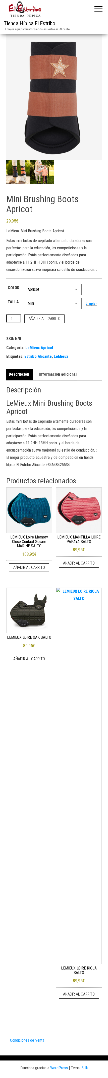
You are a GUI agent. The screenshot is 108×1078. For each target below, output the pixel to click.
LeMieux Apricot (39, 347)
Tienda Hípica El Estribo (29, 23)
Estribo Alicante (38, 356)
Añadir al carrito (44, 318)
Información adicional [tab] (58, 374)
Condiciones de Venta (27, 1040)
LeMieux (61, 356)
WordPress (59, 1067)
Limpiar (91, 303)
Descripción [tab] (19, 374)
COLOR (13, 287)
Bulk (84, 1067)
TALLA (13, 301)
